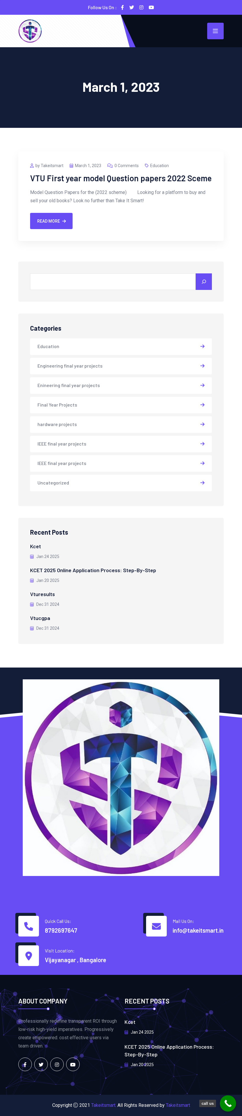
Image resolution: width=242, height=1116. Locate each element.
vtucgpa (40, 618)
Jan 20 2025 (47, 580)
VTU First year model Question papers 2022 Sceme (121, 178)
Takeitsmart (178, 1105)
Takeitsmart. (103, 1105)
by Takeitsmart (49, 165)
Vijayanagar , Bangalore (75, 959)
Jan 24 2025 (47, 556)
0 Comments (127, 165)
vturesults (42, 594)
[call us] (228, 1103)
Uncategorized (53, 482)
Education (159, 165)
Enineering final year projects (68, 385)
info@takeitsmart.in (198, 930)
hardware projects (57, 424)
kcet (35, 546)
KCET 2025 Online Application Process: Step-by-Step (93, 570)
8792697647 (61, 930)
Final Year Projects (57, 404)
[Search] (204, 281)
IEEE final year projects (61, 443)
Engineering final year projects (69, 365)
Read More (48, 221)
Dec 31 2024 (47, 604)
